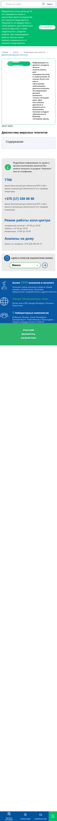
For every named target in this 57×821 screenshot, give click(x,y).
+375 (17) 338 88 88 (19, 199)
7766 (8, 180)
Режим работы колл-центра (27, 220)
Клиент (16, 52)
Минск (16, 265)
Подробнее (47, 27)
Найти (49, 4)
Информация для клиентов (34, 52)
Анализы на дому (19, 238)
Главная (5, 52)
